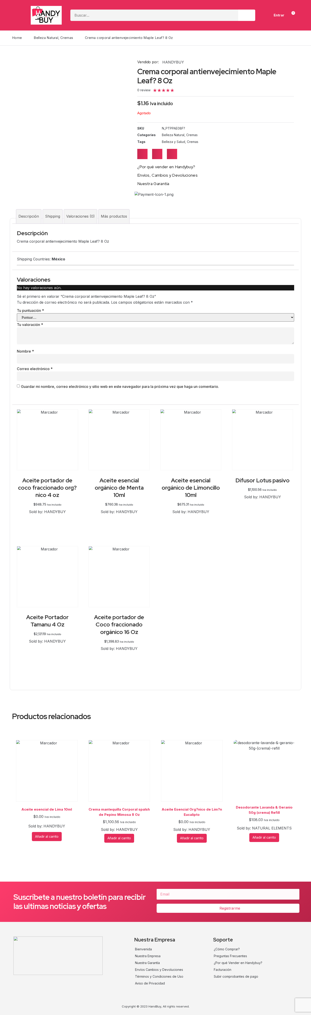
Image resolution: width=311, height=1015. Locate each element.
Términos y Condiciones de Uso (159, 976)
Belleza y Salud (173, 142)
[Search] (246, 15)
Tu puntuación (30, 310)
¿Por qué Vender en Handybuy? (238, 963)
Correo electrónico (35, 368)
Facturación (222, 970)
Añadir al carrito (47, 517)
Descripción (28, 216)
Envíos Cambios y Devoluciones (159, 970)
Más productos (114, 216)
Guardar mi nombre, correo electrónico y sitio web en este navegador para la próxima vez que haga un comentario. (120, 386)
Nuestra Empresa (148, 956)
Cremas (66, 38)
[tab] (28, 216)
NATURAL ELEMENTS (272, 828)
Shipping (52, 216)
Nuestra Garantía (147, 963)
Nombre (25, 351)
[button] (142, 154)
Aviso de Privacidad (150, 983)
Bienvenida (143, 949)
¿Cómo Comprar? (227, 949)
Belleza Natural (46, 38)
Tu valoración (30, 324)
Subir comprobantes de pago (236, 976)
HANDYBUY (173, 62)
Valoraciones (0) (80, 216)
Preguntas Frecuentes (230, 956)
